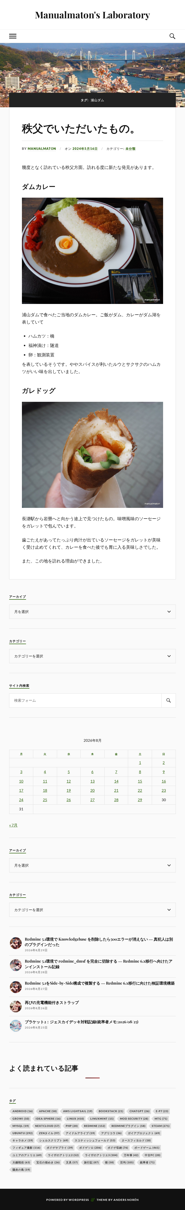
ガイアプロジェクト (144, 1133)
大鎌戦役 (21, 1162)
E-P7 (162, 1111)
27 (92, 800)
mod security (134, 1118)
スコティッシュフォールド (95, 1140)
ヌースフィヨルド (136, 1140)
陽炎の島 (21, 1169)
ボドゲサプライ (60, 1147)
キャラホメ (23, 1140)
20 (92, 790)
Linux (75, 1118)
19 (68, 790)
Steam (161, 1125)
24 (21, 800)
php (72, 1125)
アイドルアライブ (80, 1133)
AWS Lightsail (77, 1111)
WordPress (79, 1200)
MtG (161, 1118)
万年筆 (131, 1155)
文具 (72, 1162)
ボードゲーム (146, 1147)
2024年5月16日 (85, 149)
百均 (127, 1162)
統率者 (147, 1162)
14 (116, 781)
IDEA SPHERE (48, 1118)
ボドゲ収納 (118, 1147)
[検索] (168, 700)
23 (164, 790)
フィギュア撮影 (26, 1147)
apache (48, 1111)
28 (116, 800)
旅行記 (91, 1162)
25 (45, 800)
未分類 (131, 149)
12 (68, 781)
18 (45, 790)
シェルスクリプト (53, 1140)
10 (21, 781)
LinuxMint (102, 1118)
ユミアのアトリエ (27, 1155)
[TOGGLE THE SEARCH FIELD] (172, 36)
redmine (94, 1125)
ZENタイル (49, 1133)
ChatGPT (140, 1111)
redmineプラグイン (128, 1125)
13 (92, 781)
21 (116, 790)
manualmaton (42, 149)
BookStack (111, 1111)
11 (45, 781)
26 (68, 800)
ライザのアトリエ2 (63, 1155)
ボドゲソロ (90, 1147)
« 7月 (13, 825)
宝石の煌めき (48, 1162)
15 (140, 781)
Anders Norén (126, 1200)
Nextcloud (47, 1125)
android (23, 1111)
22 (140, 790)
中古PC (152, 1155)
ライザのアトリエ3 (101, 1155)
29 (140, 800)
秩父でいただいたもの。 (81, 129)
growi (21, 1118)
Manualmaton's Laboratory (92, 14)
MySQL (21, 1125)
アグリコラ (111, 1133)
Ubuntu (23, 1133)
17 (21, 790)
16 (164, 781)
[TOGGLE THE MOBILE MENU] (12, 36)
